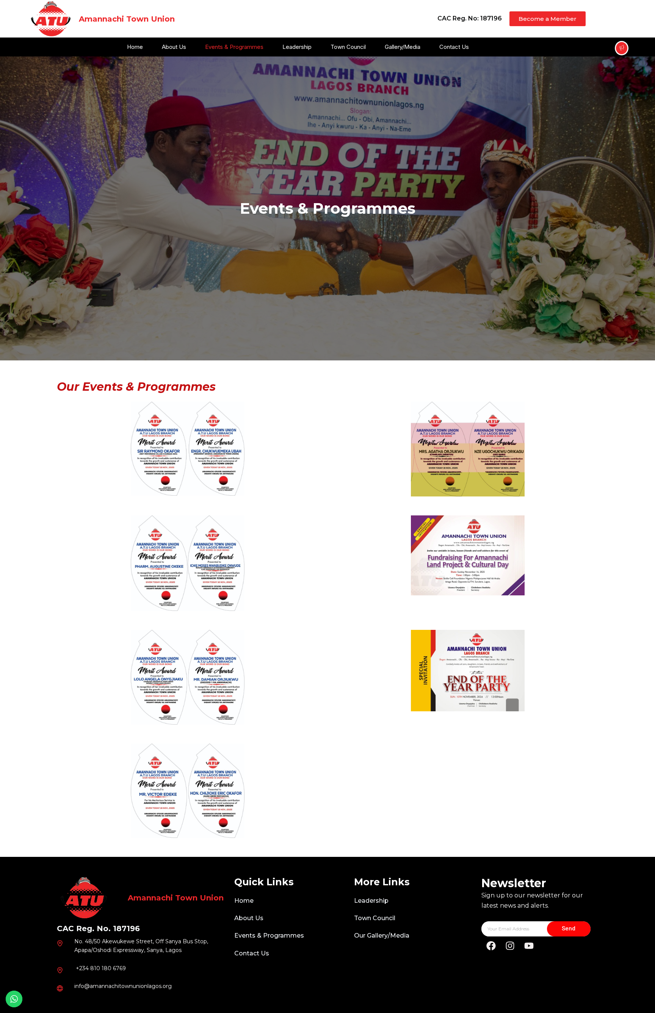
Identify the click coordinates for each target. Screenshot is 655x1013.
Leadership (297, 46)
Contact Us (454, 46)
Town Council (348, 46)
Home (135, 46)
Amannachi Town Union (127, 18)
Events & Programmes (234, 46)
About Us (174, 46)
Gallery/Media (402, 46)
